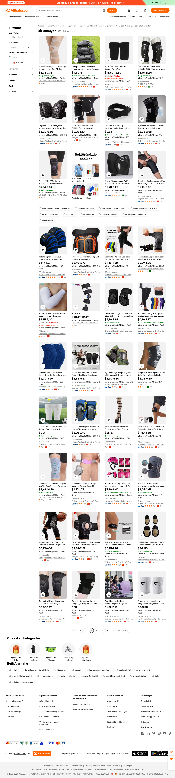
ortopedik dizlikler (140, 676)
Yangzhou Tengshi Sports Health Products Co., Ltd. (86, 137)
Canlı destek (112, 706)
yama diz (78, 670)
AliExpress (48, 765)
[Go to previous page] (74, 630)
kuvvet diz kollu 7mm (86, 208)
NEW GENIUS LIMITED (81, 615)
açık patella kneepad (109, 214)
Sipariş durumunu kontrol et (153, 711)
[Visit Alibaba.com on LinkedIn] (148, 733)
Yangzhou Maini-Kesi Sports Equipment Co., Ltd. (53, 387)
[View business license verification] (112, 774)
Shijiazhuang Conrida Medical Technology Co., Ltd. (152, 141)
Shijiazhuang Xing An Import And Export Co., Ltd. (53, 619)
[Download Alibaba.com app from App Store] (140, 753)
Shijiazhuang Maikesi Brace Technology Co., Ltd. (152, 199)
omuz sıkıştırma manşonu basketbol (56, 208)
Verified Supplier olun (150, 717)
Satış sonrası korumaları (49, 717)
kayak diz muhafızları (50, 214)
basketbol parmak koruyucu (22, 682)
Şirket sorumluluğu (13, 711)
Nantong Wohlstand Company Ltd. (119, 142)
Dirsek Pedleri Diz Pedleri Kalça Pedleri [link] (135, 26)
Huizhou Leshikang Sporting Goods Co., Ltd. (152, 619)
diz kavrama (70, 214)
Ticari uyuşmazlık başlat (117, 711)
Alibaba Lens (20, 753)
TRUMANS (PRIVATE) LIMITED (151, 268)
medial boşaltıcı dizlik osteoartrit (145, 208)
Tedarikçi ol (146, 701)
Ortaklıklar (145, 722)
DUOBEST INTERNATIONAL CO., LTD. (53, 80)
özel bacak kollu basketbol (99, 670)
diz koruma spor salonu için (135, 214)
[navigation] (20, 328)
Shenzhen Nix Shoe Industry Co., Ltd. (119, 444)
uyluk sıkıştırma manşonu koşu (113, 208)
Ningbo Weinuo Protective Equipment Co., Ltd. (53, 141)
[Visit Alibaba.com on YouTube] (164, 733)
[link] (171, 752)
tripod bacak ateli (124, 670)
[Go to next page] (129, 630)
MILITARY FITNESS (113, 193)
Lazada (88, 765)
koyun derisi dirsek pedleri (22, 676)
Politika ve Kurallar (47, 729)
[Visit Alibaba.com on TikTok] (170, 733)
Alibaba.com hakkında (15, 695)
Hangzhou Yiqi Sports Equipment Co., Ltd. (86, 84)
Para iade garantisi (47, 706)
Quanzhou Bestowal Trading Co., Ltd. (152, 331)
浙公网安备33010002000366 (132, 774)
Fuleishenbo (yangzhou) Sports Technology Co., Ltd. (53, 444)
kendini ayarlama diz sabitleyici (37, 670)
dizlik (156, 676)
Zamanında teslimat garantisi (51, 711)
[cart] (137, 11)
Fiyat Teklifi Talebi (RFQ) (83, 709)
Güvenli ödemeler (46, 701)
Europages (127, 765)
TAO (109, 765)
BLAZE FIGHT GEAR (146, 84)
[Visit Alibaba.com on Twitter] (153, 733)
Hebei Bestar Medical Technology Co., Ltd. (119, 274)
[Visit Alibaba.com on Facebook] (142, 733)
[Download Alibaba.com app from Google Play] (160, 753)
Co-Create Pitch (12, 706)
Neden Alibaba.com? (14, 701)
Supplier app (68, 753)
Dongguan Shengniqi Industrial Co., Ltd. (53, 557)
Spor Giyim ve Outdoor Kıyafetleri (62, 26)
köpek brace (62, 670)
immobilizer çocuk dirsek (115, 676)
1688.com (59, 765)
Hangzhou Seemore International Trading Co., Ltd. (53, 334)
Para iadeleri (112, 717)
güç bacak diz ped (46, 676)
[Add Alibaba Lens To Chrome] (42, 753)
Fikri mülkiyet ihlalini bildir (118, 722)
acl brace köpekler (68, 676)
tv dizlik (14, 670)
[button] (104, 10)
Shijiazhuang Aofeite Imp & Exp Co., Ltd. (53, 274)
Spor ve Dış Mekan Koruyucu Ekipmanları (97, 26)
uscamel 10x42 (144, 670)
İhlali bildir (111, 727)
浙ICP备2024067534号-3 (157, 774)
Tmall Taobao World (74, 765)
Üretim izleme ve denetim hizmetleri (50, 723)
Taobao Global (99, 765)
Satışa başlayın (147, 706)
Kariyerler (9, 717)
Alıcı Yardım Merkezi (115, 701)
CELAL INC (142, 384)
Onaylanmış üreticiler (82, 704)
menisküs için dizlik (90, 676)
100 (124, 630)
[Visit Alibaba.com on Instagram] (159, 733)
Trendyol (116, 765)
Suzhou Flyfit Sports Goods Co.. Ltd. (86, 388)
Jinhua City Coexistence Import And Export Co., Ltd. (119, 87)
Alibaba (41, 26)
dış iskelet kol (88, 214)
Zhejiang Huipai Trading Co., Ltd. (118, 331)
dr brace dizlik (47, 220)
